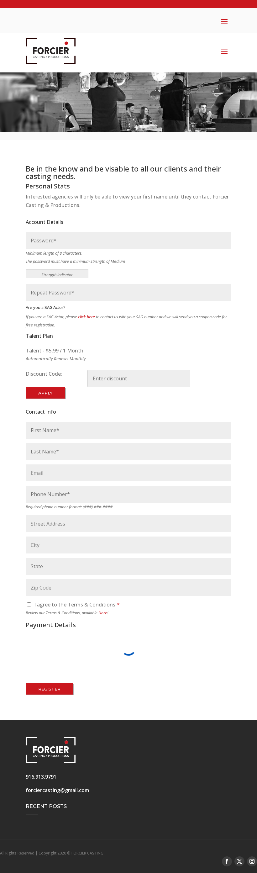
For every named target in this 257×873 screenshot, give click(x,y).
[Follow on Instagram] (252, 861)
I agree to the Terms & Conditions (77, 604)
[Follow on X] (239, 861)
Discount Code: (44, 373)
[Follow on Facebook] (227, 861)
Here (102, 613)
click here (86, 317)
